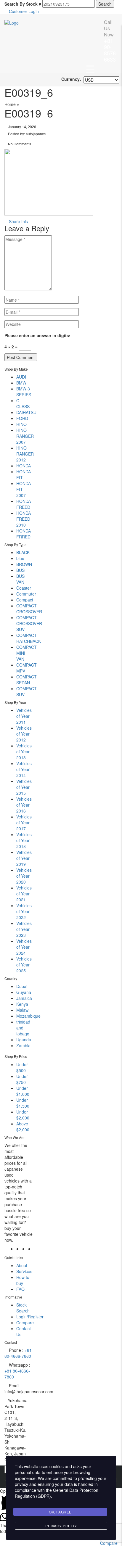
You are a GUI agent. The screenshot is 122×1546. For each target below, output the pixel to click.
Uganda (23, 1040)
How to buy (22, 1280)
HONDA (23, 466)
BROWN (24, 564)
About (21, 1265)
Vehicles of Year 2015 (24, 787)
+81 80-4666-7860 (18, 1353)
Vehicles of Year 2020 (24, 876)
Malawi (22, 1010)
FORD (22, 418)
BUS (20, 570)
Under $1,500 (22, 1103)
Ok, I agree (60, 1511)
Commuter (26, 594)
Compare (25, 1322)
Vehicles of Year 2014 (24, 769)
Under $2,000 (22, 1115)
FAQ (20, 1289)
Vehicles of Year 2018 (24, 840)
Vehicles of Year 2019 (24, 858)
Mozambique (28, 1016)
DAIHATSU (26, 412)
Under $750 (22, 1079)
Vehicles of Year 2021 (24, 893)
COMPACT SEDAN (26, 680)
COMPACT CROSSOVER (29, 608)
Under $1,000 (22, 1091)
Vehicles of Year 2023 (24, 929)
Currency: (71, 79)
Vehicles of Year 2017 (24, 822)
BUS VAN (20, 579)
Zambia (23, 1045)
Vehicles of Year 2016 (24, 805)
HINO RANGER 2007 (25, 436)
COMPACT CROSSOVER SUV (29, 623)
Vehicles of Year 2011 (24, 716)
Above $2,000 (22, 1126)
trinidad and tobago (23, 1028)
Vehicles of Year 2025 (24, 965)
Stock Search (23, 1308)
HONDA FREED (23, 504)
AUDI (21, 377)
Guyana (23, 992)
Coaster (23, 588)
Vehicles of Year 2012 (24, 734)
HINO (21, 424)
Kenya (22, 1004)
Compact (24, 600)
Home (10, 104)
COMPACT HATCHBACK (28, 638)
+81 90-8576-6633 (111, 41)
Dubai (21, 986)
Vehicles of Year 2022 (24, 911)
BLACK (23, 552)
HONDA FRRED (23, 534)
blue (20, 558)
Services (24, 1271)
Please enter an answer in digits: (37, 335)
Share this (18, 221)
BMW (21, 383)
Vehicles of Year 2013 (24, 751)
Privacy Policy (61, 1525)
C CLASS (23, 403)
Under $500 (22, 1067)
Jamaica (24, 998)
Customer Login (23, 11)
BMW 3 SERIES (23, 392)
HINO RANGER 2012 (25, 454)
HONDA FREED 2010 (23, 519)
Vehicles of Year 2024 (24, 947)
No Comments (19, 143)
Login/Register (30, 1317)
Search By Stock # (22, 4)
